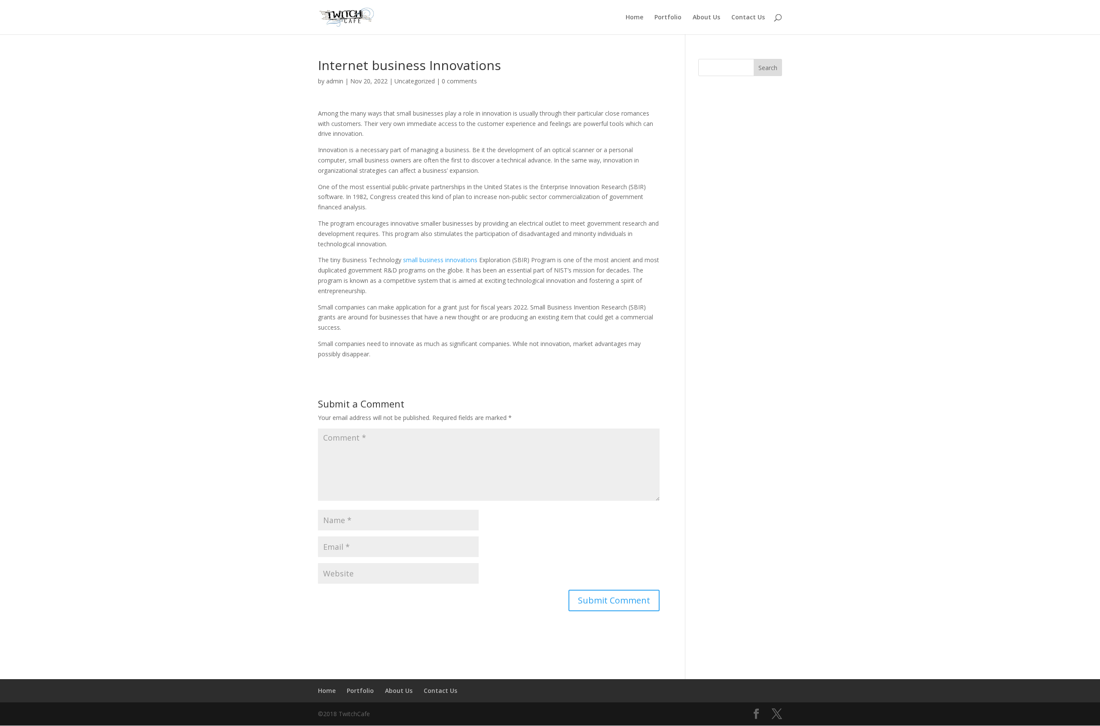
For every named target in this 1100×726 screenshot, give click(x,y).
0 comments (459, 81)
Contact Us (748, 17)
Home (634, 17)
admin (334, 81)
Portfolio (667, 17)
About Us (706, 17)
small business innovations (440, 260)
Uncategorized (414, 81)
